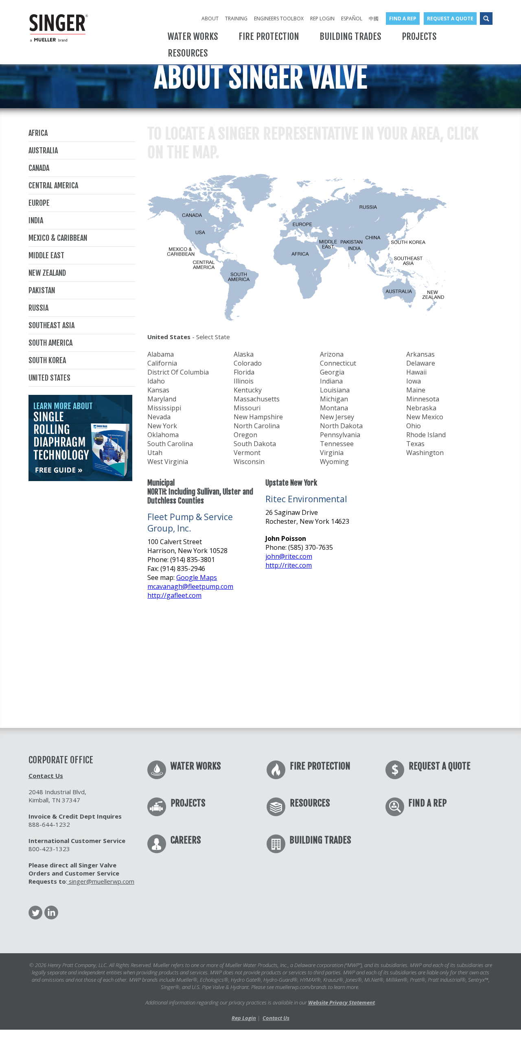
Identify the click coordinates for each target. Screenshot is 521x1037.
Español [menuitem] (351, 18)
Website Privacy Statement (341, 1002)
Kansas (158, 390)
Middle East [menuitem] (46, 255)
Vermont (247, 452)
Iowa (413, 381)
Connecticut (338, 363)
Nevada (159, 416)
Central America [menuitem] (53, 185)
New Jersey (337, 416)
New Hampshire (258, 416)
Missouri (247, 407)
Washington (425, 452)
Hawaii (416, 372)
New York (162, 425)
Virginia (332, 452)
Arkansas (420, 354)
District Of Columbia (178, 372)
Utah (154, 452)
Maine (415, 390)
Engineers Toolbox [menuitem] (279, 18)
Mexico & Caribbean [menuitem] (57, 237)
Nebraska (421, 407)
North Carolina (257, 425)
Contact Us (45, 775)
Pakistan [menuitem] (41, 290)
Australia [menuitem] (43, 150)
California (162, 363)
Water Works (196, 765)
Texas (415, 443)
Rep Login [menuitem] (322, 18)
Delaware (420, 363)
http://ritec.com (288, 565)
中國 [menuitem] (374, 18)
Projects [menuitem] (419, 36)
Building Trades (320, 839)
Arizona (332, 354)
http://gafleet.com (174, 595)
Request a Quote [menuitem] (450, 18)
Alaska (244, 354)
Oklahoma (163, 434)
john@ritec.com (288, 556)
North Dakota (341, 425)
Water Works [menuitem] (193, 36)
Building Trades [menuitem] (350, 36)
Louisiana (335, 390)
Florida (244, 372)
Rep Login (244, 1018)
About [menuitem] (210, 18)
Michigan (334, 398)
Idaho (156, 381)
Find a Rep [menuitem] (402, 18)
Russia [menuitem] (38, 307)
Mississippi (164, 407)
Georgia (332, 372)
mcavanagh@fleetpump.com (190, 586)
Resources (310, 802)
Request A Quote (440, 765)
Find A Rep (427, 802)
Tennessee (337, 443)
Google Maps (196, 577)
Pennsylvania (340, 434)
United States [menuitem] (49, 377)
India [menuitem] (35, 220)
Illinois (244, 381)
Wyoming (334, 461)
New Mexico (424, 416)
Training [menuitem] (236, 18)
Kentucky (248, 390)
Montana (334, 407)
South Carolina (170, 443)
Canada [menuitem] (38, 167)
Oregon (245, 434)
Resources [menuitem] (188, 53)
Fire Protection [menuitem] (269, 36)
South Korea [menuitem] (47, 360)
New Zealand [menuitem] (47, 272)
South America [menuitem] (50, 342)
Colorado (248, 363)
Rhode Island (426, 434)
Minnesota (422, 398)
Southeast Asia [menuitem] (51, 325)
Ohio (413, 425)
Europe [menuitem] (39, 202)
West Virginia (167, 461)
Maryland (161, 398)
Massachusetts (257, 398)
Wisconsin (249, 461)
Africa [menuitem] (38, 133)
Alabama (160, 354)
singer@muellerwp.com (100, 881)
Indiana (331, 381)
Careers (186, 839)
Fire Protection (320, 765)
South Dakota (255, 443)
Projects (188, 802)
